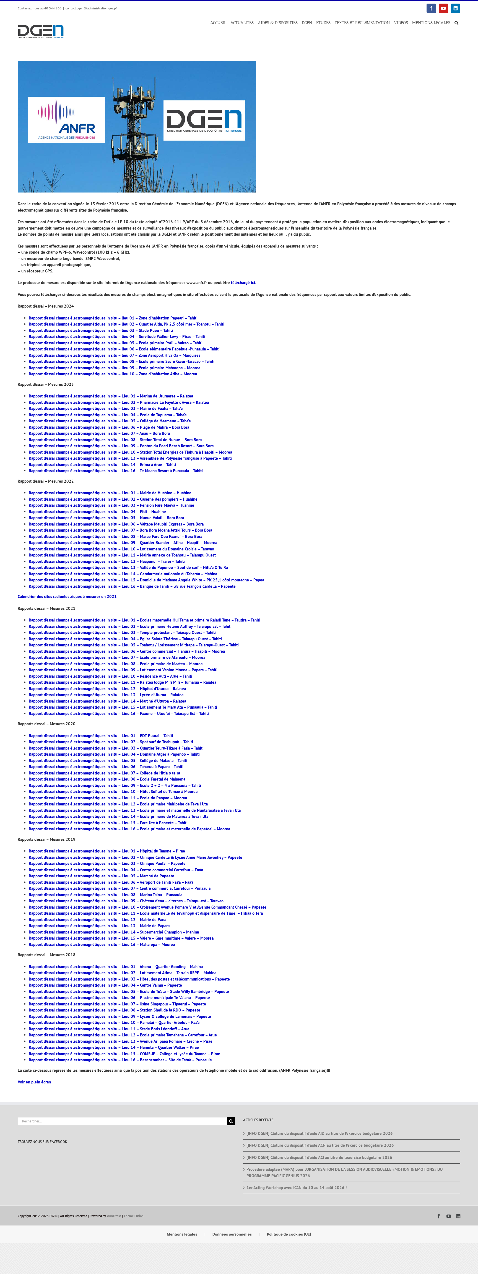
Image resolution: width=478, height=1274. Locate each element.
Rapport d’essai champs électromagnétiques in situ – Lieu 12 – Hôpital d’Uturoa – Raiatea (107, 688)
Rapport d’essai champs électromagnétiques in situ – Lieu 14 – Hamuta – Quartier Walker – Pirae (114, 1047)
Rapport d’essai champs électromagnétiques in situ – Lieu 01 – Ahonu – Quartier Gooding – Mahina (116, 966)
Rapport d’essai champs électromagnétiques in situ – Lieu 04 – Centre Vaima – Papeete (105, 985)
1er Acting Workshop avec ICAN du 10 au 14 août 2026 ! (296, 1187)
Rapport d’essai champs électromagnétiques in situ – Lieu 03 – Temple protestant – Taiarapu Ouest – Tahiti (122, 632)
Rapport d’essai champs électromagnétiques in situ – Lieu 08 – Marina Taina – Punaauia (105, 894)
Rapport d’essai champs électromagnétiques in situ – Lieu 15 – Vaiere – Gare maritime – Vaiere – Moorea (121, 938)
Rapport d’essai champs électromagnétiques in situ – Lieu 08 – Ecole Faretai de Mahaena (107, 779)
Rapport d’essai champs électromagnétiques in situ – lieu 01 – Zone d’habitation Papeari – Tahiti (113, 318)
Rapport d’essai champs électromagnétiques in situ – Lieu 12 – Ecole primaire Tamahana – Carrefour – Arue (123, 1035)
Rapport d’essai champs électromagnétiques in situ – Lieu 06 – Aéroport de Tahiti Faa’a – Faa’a (111, 882)
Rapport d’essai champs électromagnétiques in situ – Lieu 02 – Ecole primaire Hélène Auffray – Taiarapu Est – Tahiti (130, 626)
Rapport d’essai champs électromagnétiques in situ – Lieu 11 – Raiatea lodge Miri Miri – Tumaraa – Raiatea (122, 682)
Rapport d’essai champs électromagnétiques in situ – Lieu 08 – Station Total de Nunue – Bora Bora (115, 439)
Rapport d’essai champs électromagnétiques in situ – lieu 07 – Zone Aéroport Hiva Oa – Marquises (114, 355)
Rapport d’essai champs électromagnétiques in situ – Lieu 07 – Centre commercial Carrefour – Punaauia (120, 888)
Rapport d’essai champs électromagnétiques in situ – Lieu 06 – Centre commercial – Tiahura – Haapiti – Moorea (127, 651)
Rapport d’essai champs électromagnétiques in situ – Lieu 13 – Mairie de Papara (99, 925)
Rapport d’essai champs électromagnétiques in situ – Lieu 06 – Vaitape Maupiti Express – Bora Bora (116, 524)
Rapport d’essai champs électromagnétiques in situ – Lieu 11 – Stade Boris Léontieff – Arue (109, 1028)
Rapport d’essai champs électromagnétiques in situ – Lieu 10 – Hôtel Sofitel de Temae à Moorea (113, 791)
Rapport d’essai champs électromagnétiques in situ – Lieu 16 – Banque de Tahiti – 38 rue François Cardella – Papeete (132, 586)
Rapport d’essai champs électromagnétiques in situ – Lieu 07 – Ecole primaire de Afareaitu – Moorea (117, 657)
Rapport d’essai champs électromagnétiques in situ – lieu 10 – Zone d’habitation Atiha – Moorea (113, 373)
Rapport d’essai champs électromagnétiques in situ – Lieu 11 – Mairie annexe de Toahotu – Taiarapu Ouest (122, 555)
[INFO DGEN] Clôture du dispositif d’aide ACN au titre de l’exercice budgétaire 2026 (320, 1145)
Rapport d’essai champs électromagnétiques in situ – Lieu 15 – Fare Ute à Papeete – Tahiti (108, 822)
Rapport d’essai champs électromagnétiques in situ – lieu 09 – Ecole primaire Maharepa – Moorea (114, 367)
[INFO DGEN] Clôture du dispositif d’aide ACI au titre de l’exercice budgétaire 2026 (319, 1157)
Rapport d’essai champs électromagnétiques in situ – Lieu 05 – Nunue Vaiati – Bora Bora (106, 517)
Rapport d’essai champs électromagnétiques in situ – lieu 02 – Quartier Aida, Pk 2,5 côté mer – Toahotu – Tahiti (126, 324)
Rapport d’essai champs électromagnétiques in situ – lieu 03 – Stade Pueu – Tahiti (101, 330)
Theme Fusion (134, 1215)
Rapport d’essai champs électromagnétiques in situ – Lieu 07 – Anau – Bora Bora (99, 433)
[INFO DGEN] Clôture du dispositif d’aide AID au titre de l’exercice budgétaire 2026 (319, 1133)
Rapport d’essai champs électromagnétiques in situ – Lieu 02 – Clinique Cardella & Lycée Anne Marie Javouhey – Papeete (135, 857)
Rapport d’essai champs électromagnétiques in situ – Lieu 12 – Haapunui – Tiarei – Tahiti (107, 561)
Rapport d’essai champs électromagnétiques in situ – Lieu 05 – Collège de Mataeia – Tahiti (108, 760)
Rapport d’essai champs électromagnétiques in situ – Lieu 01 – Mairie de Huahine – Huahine (110, 492)
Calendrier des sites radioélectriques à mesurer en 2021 (67, 596)
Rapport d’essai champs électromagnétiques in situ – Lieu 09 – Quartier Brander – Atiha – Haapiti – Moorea (123, 542)
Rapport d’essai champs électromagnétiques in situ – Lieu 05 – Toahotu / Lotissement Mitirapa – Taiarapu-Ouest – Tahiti (134, 645)
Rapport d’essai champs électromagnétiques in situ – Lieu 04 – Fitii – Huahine (97, 511)
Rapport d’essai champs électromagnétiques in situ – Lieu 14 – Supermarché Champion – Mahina (114, 932)
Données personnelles (232, 1234)
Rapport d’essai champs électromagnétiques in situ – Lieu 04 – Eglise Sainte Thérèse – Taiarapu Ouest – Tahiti (125, 638)
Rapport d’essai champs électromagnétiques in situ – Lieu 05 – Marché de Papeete (101, 875)
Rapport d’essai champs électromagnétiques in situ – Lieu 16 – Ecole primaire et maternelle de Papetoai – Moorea (129, 828)
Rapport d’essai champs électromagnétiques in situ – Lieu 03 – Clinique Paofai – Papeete (107, 863)
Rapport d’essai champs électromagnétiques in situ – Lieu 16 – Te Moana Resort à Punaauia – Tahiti (116, 470)
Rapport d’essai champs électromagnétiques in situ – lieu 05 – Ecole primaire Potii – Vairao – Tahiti (115, 342)
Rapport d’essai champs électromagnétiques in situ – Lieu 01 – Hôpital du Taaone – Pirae (107, 851)
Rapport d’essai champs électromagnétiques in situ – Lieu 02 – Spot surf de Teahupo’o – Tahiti (111, 741)
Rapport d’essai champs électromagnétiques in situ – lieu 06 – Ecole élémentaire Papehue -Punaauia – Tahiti (124, 349)
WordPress (114, 1215)
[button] (456, 23)
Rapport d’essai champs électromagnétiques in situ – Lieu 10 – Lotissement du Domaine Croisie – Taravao (121, 549)
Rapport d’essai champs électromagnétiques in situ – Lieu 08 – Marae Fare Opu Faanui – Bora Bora (115, 536)
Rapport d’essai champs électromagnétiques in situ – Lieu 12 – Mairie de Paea (97, 919)
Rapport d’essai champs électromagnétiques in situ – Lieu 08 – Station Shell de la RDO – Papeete (114, 1010)
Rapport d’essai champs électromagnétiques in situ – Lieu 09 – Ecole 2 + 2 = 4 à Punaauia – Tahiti (115, 785)
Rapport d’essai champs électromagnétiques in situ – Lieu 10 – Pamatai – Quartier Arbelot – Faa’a (114, 1022)
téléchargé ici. (243, 282)
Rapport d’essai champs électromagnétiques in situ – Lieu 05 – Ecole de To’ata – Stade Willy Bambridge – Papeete (129, 991)
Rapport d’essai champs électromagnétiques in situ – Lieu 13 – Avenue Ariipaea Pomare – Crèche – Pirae (120, 1041)
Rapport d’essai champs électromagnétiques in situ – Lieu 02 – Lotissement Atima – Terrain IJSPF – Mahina (122, 972)
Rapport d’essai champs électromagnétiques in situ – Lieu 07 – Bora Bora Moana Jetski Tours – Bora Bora (120, 530)
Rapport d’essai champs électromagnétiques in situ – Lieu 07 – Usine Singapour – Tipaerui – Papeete (117, 1004)
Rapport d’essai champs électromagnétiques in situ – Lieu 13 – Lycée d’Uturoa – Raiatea (106, 694)
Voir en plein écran (34, 1082)
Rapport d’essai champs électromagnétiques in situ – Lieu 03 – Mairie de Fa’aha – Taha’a (106, 408)
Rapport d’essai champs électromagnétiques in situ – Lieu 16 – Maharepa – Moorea (102, 944)
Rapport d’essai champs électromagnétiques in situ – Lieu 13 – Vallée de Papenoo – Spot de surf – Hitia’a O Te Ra (128, 567)
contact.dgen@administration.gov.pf (91, 8)
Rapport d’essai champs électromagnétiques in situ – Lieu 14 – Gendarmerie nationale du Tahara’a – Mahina (123, 573)
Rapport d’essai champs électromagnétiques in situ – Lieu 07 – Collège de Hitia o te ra (104, 773)
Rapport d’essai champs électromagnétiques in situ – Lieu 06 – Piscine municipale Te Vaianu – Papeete (119, 997)
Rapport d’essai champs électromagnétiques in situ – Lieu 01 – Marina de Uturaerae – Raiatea (111, 396)
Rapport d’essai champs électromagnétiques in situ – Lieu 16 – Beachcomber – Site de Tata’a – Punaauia (120, 1059)
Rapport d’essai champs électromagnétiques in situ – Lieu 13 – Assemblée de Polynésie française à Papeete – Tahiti (130, 458)
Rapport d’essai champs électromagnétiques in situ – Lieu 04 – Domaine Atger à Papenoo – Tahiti (114, 754)
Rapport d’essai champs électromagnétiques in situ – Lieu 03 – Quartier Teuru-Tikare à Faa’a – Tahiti (116, 748)
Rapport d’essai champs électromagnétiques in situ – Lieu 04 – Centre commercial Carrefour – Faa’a (116, 869)
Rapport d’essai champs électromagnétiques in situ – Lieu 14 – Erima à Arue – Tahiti (102, 464)
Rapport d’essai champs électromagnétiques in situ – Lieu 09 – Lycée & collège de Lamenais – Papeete (120, 1016)
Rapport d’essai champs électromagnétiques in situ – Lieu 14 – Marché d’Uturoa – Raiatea (107, 701)
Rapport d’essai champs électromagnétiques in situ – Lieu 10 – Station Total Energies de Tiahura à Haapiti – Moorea (130, 452)
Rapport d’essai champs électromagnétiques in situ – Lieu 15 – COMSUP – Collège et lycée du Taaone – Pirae (124, 1053)
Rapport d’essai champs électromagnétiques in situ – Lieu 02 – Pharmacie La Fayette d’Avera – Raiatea (119, 402)
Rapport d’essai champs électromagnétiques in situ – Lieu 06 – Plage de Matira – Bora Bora (109, 427)
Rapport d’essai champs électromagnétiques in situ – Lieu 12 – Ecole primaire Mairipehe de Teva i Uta (118, 804)
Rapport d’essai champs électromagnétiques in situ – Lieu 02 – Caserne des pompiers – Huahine (113, 499)
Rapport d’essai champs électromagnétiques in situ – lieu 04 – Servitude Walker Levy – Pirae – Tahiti (117, 336)
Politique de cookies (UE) (289, 1234)
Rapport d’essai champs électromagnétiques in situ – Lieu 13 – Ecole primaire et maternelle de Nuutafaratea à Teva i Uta (135, 810)
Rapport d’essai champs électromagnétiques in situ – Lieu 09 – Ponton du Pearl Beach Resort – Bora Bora (121, 445)
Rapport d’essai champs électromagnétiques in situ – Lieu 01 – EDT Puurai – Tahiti (101, 735)
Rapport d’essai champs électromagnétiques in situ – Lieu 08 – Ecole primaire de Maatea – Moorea (115, 663)
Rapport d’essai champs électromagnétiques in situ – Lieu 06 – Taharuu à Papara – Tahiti (106, 766)
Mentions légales (182, 1234)
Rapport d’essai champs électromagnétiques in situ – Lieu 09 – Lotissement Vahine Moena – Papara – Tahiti (123, 669)
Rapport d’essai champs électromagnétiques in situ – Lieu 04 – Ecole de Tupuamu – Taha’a (107, 414)
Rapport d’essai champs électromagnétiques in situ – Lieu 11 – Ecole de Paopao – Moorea (108, 797)
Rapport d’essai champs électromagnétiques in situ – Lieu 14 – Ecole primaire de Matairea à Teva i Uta (118, 816)
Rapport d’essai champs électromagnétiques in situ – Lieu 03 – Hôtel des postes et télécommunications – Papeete (129, 979)
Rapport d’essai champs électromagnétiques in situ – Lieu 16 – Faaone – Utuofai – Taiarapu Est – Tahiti (119, 713)
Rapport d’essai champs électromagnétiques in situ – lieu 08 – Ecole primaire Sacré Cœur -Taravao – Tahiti (121, 361)
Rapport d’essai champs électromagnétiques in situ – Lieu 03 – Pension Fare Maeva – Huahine (111, 505)
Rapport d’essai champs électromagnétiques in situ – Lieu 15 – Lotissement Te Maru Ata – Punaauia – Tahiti (123, 707)
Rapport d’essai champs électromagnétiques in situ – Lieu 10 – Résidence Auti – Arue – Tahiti (110, 676)
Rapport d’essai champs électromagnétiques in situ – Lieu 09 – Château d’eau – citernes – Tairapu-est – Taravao (126, 900)
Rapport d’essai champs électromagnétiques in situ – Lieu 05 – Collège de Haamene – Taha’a (110, 420)
